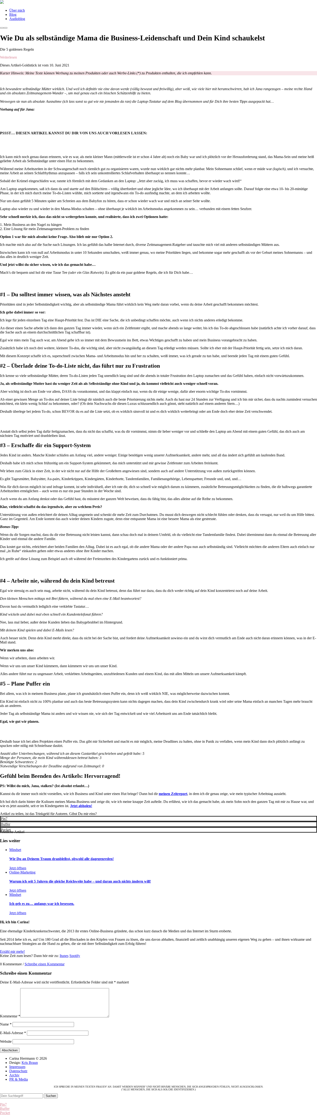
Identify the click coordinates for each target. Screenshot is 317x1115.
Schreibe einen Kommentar (45, 964)
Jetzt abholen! (81, 806)
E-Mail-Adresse (13, 1033)
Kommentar (10, 1016)
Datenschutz (18, 1071)
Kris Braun (30, 1063)
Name (6, 1024)
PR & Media (18, 1079)
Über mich (17, 10)
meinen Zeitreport (173, 794)
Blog (12, 14)
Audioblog (17, 19)
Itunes (64, 956)
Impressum (17, 1067)
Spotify (74, 956)
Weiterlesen (8, 57)
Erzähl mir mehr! (12, 951)
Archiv (14, 1075)
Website (6, 1041)
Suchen (51, 1096)
